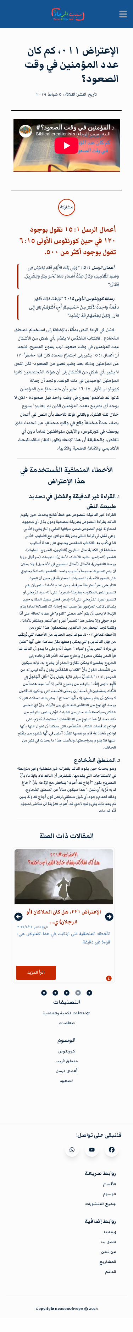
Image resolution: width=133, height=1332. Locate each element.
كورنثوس (66, 1051)
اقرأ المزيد (36, 972)
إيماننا (110, 1232)
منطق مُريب (66, 1061)
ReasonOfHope (69, 1309)
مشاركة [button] (66, 207)
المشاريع (107, 1262)
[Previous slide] (18, 916)
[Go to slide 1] (89, 993)
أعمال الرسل (66, 1071)
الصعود (66, 1081)
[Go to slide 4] (55, 993)
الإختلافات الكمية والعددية (66, 1013)
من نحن (108, 1252)
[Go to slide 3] (66, 993)
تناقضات (67, 1023)
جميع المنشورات (100, 1204)
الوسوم (109, 1194)
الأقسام (109, 1184)
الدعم (110, 1272)
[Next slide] (109, 916)
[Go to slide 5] (44, 993)
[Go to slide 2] (78, 993)
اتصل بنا (108, 1242)
